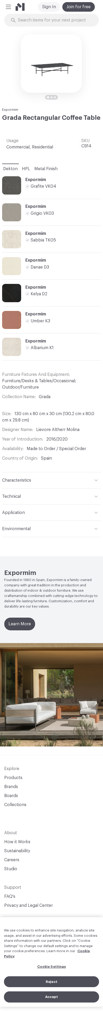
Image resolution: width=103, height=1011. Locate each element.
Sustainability (17, 851)
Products (13, 778)
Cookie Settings (51, 966)
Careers (11, 860)
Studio (10, 869)
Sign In (49, 7)
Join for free (79, 7)
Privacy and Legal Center (28, 905)
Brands (11, 787)
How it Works (17, 842)
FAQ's (9, 896)
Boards (11, 796)
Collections (15, 805)
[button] (8, 7)
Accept (51, 997)
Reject (51, 981)
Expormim (10, 109)
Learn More (19, 624)
